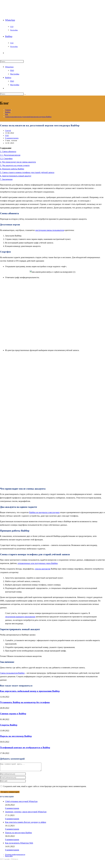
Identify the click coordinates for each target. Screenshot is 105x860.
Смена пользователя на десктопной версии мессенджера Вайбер (28, 117)
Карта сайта (9, 856)
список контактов (42, 569)
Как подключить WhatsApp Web (19, 843)
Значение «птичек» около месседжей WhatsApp (25, 812)
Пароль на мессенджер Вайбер (16, 736)
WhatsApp (9, 67)
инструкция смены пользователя (49, 230)
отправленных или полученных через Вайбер (38, 563)
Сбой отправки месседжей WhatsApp (21, 801)
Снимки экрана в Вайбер (13, 713)
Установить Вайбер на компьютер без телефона (25, 702)
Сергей (8, 131)
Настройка (14, 74)
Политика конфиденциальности (15, 854)
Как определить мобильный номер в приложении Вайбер (30, 691)
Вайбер (8, 78)
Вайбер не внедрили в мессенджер (44, 512)
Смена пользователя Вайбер (12, 673)
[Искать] (25, 94)
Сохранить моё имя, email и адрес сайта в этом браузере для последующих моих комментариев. (44, 786)
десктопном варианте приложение (20, 617)
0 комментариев (11, 138)
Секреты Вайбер (8, 725)
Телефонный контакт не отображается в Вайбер (25, 747)
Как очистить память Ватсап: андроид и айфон (25, 822)
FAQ (12, 70)
